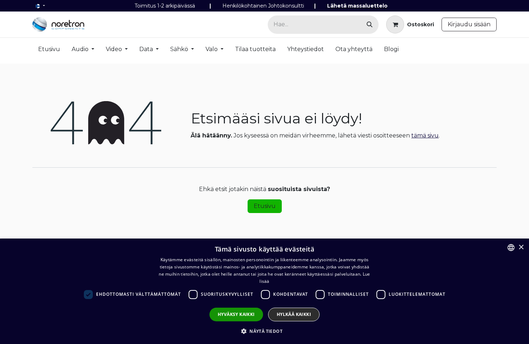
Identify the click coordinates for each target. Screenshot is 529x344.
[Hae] (370, 24)
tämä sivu (425, 135)
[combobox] (511, 247)
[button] (264, 331)
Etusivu (265, 206)
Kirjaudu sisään (469, 24)
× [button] (521, 247)
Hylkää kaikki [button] (294, 314)
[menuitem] (49, 50)
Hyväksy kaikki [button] (236, 314)
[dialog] (264, 291)
